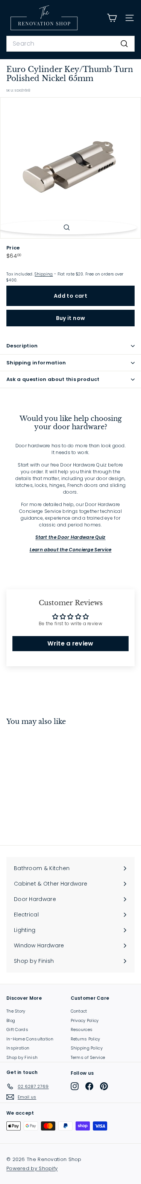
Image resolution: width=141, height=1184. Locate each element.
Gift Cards (17, 1029)
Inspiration (17, 1048)
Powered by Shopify (32, 1168)
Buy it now (70, 318)
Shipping (44, 274)
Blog (10, 1020)
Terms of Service (88, 1057)
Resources (82, 1029)
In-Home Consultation (29, 1039)
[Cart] (112, 18)
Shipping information (36, 362)
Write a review (70, 643)
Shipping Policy (87, 1048)
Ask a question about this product (53, 379)
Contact (79, 1011)
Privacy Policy (85, 1020)
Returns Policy (85, 1039)
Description (22, 345)
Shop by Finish (22, 1057)
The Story (16, 1011)
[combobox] (70, 44)
